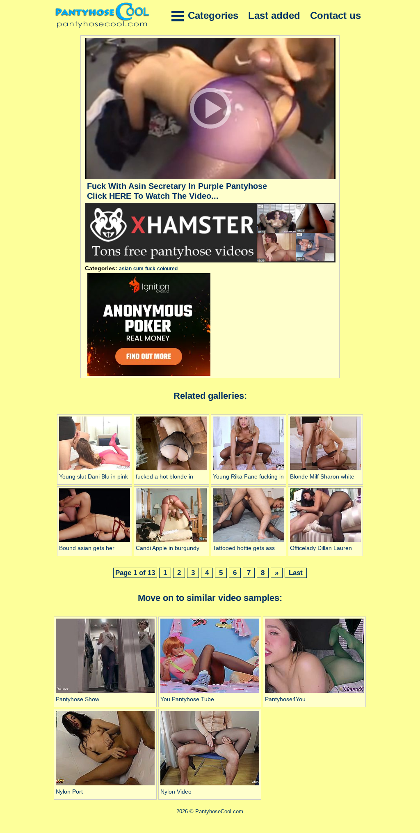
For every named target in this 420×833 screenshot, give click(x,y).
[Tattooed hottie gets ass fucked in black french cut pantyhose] (248, 542)
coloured (167, 269)
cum (138, 269)
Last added (274, 15)
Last (296, 573)
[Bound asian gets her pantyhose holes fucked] (94, 542)
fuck (150, 269)
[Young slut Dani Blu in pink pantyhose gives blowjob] (94, 470)
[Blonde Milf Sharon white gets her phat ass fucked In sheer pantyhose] (325, 470)
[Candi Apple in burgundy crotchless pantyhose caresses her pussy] (171, 542)
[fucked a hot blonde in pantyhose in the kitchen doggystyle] (171, 470)
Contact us (335, 15)
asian (125, 269)
